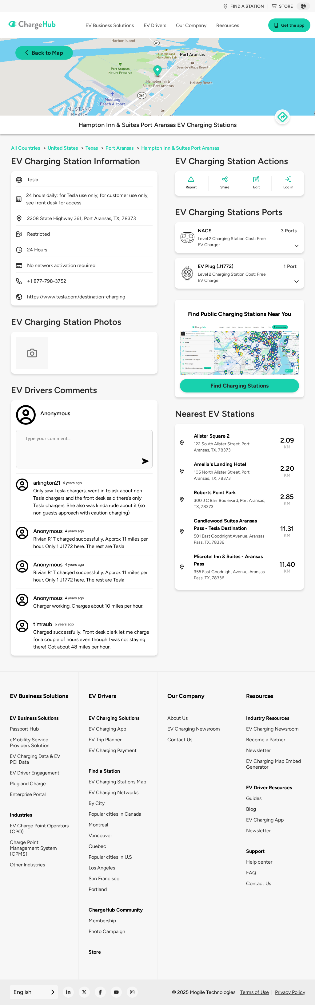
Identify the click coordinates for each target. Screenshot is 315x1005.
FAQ (251, 873)
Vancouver (100, 835)
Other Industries (27, 865)
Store (286, 6)
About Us (177, 718)
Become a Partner (265, 740)
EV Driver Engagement (34, 773)
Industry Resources (267, 718)
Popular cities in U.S (110, 857)
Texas (92, 148)
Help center (259, 862)
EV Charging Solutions (114, 718)
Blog (251, 809)
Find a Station (104, 771)
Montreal (98, 825)
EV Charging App (107, 729)
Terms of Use (254, 992)
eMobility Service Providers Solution (30, 742)
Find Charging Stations (239, 385)
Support (255, 851)
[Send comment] (145, 461)
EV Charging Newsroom (193, 729)
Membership (102, 921)
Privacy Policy (290, 992)
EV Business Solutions (34, 718)
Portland (98, 889)
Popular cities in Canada (115, 814)
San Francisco (104, 878)
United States (63, 148)
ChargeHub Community (116, 910)
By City (97, 803)
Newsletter (258, 750)
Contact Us (179, 740)
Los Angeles (102, 868)
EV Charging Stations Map (117, 782)
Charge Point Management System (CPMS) (33, 848)
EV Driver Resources (269, 787)
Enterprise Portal (28, 794)
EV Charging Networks (113, 792)
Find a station (247, 6)
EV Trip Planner (105, 740)
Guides (253, 798)
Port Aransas (120, 148)
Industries (21, 815)
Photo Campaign (107, 931)
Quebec (97, 846)
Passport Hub (24, 729)
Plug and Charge (28, 783)
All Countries (25, 148)
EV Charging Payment (113, 750)
